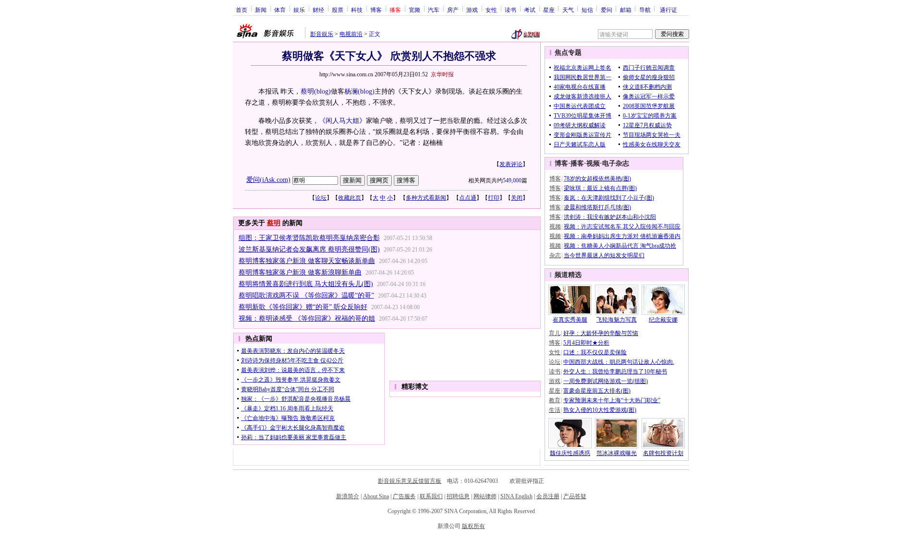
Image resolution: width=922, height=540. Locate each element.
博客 (376, 9)
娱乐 (299, 9)
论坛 (321, 197)
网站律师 (485, 496)
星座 (549, 9)
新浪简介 (347, 496)
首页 (241, 9)
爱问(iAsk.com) (268, 179)
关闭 (516, 197)
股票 (337, 9)
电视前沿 (351, 34)
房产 (453, 9)
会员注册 (547, 496)
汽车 (433, 9)
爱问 (606, 9)
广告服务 (404, 496)
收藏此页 (349, 197)
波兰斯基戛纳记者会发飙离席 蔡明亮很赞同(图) (309, 249)
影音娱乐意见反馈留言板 (409, 481)
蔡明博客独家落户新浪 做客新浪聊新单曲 (300, 272)
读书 (510, 9)
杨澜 (351, 91)
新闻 (261, 9)
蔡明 (307, 91)
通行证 (668, 9)
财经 (318, 9)
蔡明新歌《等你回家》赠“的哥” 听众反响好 (303, 307)
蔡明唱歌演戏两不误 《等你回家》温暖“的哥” (306, 295)
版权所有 (473, 526)
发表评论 (510, 164)
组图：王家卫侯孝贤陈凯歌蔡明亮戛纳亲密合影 (309, 237)
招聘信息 (458, 496)
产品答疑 (574, 496)
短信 (587, 9)
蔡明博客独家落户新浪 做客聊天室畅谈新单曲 (307, 260)
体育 (280, 9)
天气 (568, 9)
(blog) (322, 91)
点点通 (467, 197)
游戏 (472, 9)
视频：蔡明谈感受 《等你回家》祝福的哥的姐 (307, 318)
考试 (529, 9)
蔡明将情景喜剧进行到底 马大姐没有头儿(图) (306, 284)
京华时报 (442, 74)
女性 (491, 9)
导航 (645, 9)
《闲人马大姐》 (342, 120)
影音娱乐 (321, 34)
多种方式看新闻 (426, 197)
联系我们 (431, 496)
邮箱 (625, 9)
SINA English (516, 496)
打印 (493, 197)
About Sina (376, 496)
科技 (357, 9)
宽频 (414, 9)
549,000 (512, 180)
